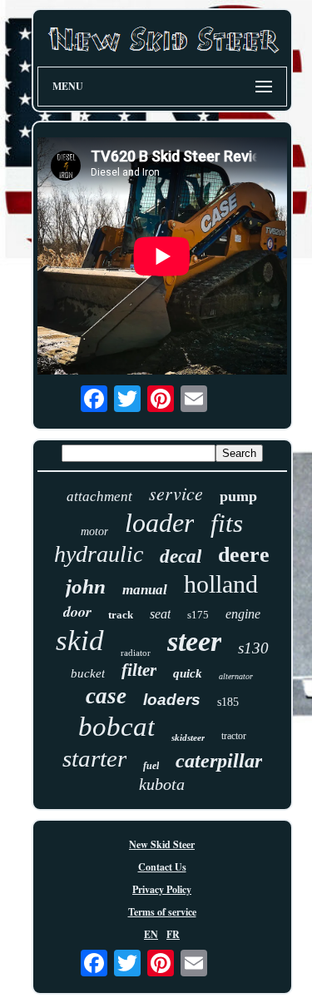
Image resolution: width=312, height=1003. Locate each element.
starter (94, 758)
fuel (151, 766)
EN (151, 934)
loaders (172, 699)
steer (194, 641)
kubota (162, 784)
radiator (136, 653)
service (176, 492)
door (77, 611)
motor (94, 531)
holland (221, 584)
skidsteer (188, 737)
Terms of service (162, 912)
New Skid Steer (162, 844)
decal (180, 556)
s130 (253, 648)
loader (159, 523)
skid (80, 640)
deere (244, 555)
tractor (233, 736)
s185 (228, 702)
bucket (88, 673)
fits (226, 523)
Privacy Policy (161, 889)
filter (138, 670)
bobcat (116, 727)
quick (187, 673)
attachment (99, 496)
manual (144, 590)
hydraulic (98, 554)
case (106, 695)
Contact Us (162, 867)
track (120, 614)
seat (160, 614)
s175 (198, 614)
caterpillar (219, 761)
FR (173, 934)
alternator (236, 676)
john (86, 586)
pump (238, 496)
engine (242, 614)
